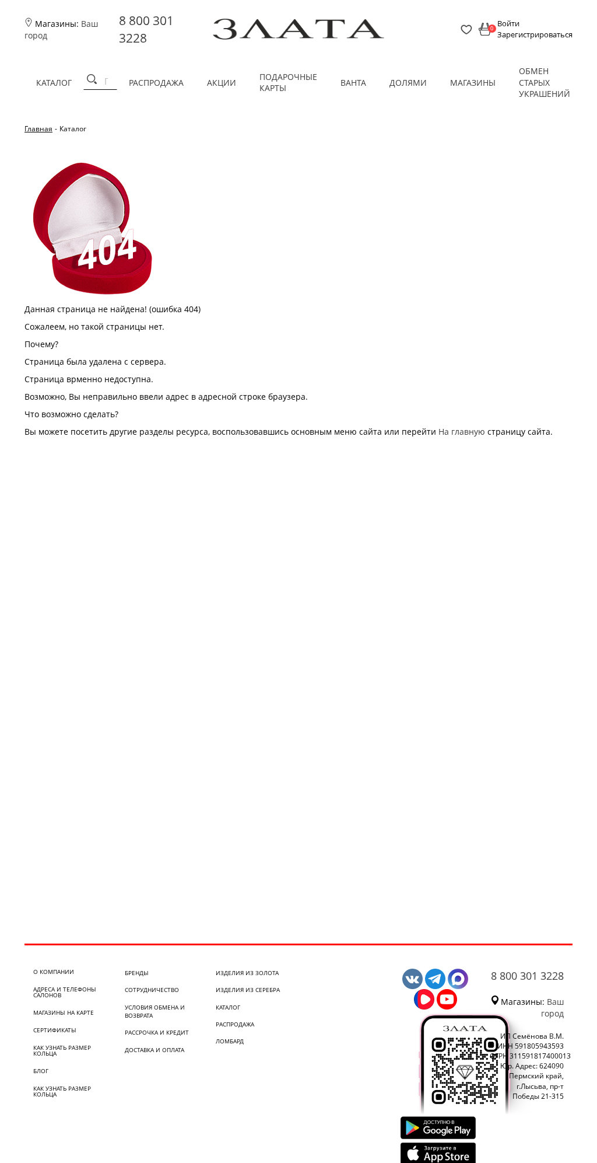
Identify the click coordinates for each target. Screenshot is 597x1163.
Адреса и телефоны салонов (64, 992)
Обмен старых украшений (544, 82)
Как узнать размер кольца (62, 1050)
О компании (53, 972)
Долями (408, 82)
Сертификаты (54, 1030)
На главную (461, 431)
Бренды (137, 973)
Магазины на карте (63, 1012)
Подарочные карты (288, 82)
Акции (221, 82)
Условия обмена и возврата (155, 1011)
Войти (508, 23)
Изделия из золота (247, 973)
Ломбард (230, 1041)
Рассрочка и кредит (157, 1032)
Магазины (473, 82)
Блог (40, 1071)
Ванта (353, 82)
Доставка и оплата (154, 1050)
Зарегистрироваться (535, 34)
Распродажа (156, 82)
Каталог (54, 82)
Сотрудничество (152, 990)
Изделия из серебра (248, 990)
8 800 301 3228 (527, 976)
